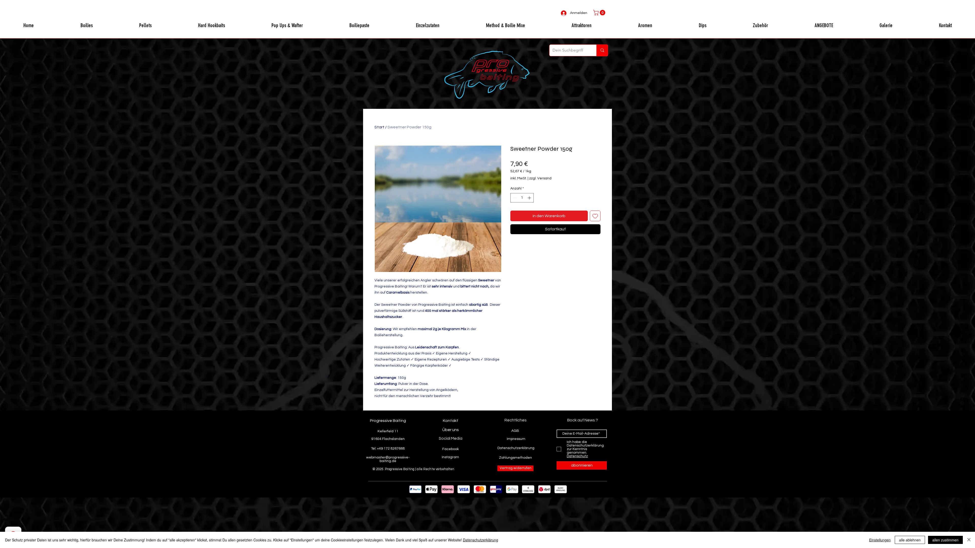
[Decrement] (514, 197)
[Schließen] (969, 540)
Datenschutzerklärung (480, 539)
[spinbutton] (522, 197)
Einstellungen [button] (880, 539)
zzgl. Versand (540, 178)
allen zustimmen (945, 539)
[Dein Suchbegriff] (602, 50)
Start (379, 127)
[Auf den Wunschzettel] (595, 216)
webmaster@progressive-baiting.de (388, 459)
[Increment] (530, 197)
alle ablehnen (910, 539)
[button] (600, 12)
